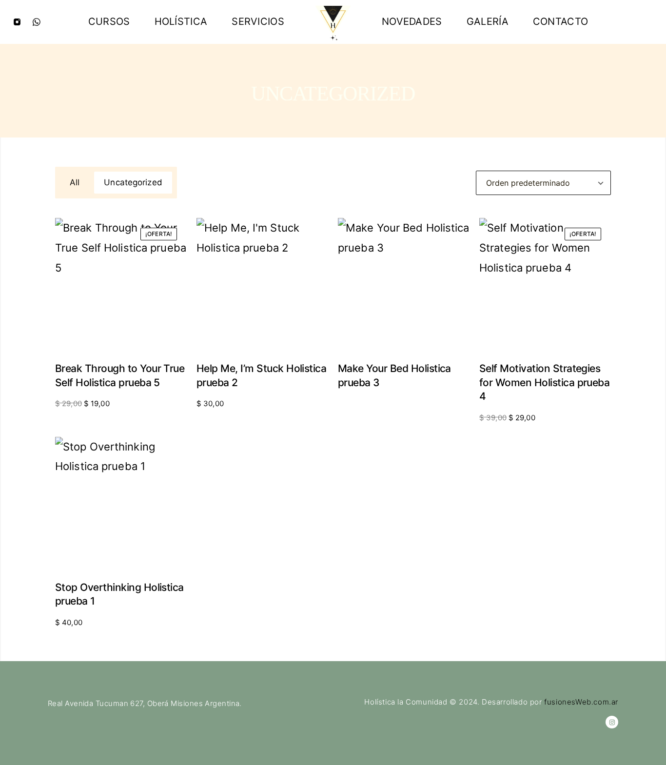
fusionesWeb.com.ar (581, 701)
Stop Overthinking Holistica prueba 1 (119, 594)
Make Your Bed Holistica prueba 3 (394, 375)
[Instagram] (17, 22)
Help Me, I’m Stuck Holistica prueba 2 (261, 375)
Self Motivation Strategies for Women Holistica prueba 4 (544, 382)
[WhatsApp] (36, 22)
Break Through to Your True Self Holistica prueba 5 (119, 375)
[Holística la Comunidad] (333, 22)
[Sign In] (649, 22)
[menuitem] (109, 22)
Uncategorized (133, 182)
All (74, 182)
